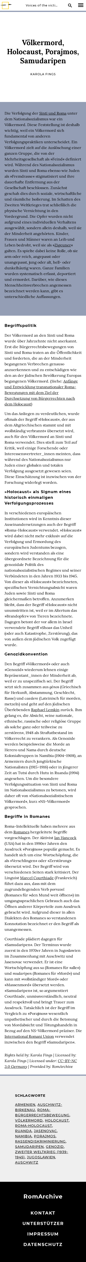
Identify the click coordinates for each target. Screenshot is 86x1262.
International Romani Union (29, 1036)
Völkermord (29, 1120)
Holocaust (57, 1120)
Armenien (25, 1104)
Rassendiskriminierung (40, 1141)
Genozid (55, 1147)
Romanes (21, 832)
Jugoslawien (41, 1157)
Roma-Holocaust (33, 1126)
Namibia (23, 1136)
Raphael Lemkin (45, 709)
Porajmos (45, 1136)
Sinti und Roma (52, 113)
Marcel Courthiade (37, 877)
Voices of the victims (43, 5)
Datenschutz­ (43, 1244)
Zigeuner (62, 245)
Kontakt (43, 1213)
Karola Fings (43, 74)
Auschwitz (26, 1162)
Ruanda (23, 1131)
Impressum (43, 1234)
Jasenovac (45, 1131)
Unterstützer (43, 1223)
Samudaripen (29, 1147)
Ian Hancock (65, 837)
